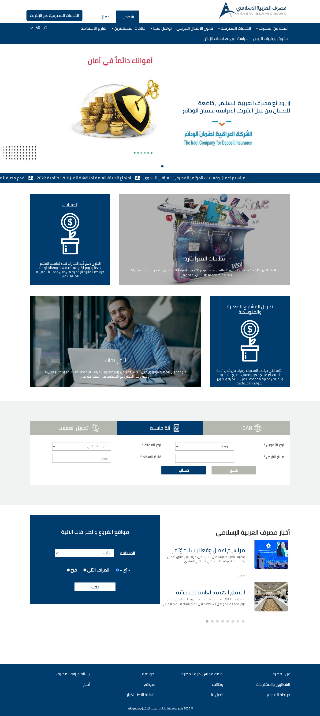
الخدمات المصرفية (235, 28)
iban (246, 428)
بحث (95, 587)
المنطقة (127, 552)
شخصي (127, 17)
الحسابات (70, 204)
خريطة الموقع (278, 694)
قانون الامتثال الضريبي (194, 28)
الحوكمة (149, 674)
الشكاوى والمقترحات (273, 684)
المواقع (150, 684)
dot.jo (162, 708)
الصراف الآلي (98, 569)
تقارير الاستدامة (93, 28)
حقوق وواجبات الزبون (270, 38)
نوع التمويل (274, 445)
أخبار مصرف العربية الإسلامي (253, 532)
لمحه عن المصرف (273, 28)
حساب (184, 470)
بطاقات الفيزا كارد (204, 258)
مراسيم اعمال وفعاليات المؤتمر (208, 550)
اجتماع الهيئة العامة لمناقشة (210, 592)
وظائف (217, 684)
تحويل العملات (73, 428)
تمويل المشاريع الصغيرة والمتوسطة (250, 309)
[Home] (253, 10)
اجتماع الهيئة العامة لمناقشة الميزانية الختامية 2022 (108, 178)
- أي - (125, 569)
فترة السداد (150, 456)
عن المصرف (280, 674)
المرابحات (115, 360)
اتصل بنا (217, 694)
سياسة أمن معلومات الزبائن (226, 38)
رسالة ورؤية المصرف (73, 674)
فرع (74, 569)
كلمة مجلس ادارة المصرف (201, 674)
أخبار (86, 684)
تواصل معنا (162, 28)
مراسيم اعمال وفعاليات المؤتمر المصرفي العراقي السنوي (219, 178)
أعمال (105, 17)
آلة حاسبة (145, 428)
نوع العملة (151, 445)
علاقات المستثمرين (129, 28)
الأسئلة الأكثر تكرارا (141, 694)
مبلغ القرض (274, 456)
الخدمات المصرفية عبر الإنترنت (54, 15)
